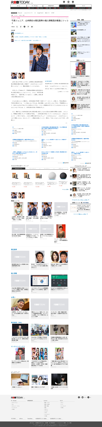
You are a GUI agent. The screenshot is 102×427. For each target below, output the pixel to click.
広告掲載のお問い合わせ (39, 422)
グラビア (68, 8)
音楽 (55, 8)
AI (35, 12)
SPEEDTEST (51, 5)
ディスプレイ (47, 168)
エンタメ (67, 5)
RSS (90, 397)
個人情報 (14, 273)
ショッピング (82, 8)
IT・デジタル (35, 5)
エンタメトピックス (18, 346)
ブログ (74, 8)
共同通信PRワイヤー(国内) (41, 418)
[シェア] (20, 26)
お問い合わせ (32, 422)
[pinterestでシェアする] (28, 26)
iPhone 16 (20, 12)
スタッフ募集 (69, 422)
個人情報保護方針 (52, 422)
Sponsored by (60, 162)
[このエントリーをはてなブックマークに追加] (32, 26)
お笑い (13, 297)
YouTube (85, 397)
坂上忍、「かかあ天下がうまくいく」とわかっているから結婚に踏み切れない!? (62, 86)
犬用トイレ (61, 168)
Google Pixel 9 (40, 12)
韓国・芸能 (48, 8)
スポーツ (61, 8)
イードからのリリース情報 (61, 422)
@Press (21, 418)
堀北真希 (49, 81)
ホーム (18, 5)
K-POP (52, 12)
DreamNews (30, 418)
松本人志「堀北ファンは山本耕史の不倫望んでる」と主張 (57, 88)
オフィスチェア (32, 168)
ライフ (83, 5)
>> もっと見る (65, 189)
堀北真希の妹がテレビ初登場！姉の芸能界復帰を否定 (56, 83)
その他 (89, 8)
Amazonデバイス (18, 168)
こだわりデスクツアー (28, 12)
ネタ (13, 404)
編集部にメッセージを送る (63, 91)
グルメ (62, 402)
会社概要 (46, 422)
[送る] (24, 26)
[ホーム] (12, 15)
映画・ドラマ (31, 8)
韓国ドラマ (47, 12)
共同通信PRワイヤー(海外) (55, 418)
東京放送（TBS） (17, 322)
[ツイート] (17, 26)
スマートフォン (15, 402)
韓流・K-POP (40, 8)
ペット (62, 404)
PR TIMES (13, 418)
